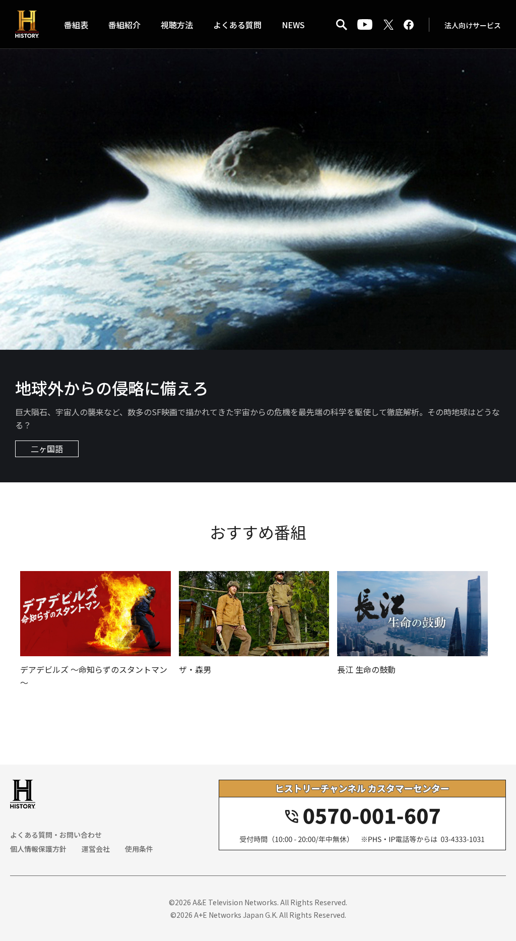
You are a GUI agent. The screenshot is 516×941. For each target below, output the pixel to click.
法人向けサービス (472, 25)
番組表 (76, 25)
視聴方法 (177, 25)
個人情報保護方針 (38, 849)
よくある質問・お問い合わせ (56, 835)
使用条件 (139, 849)
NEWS (293, 25)
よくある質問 (237, 25)
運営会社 (96, 849)
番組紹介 (124, 25)
